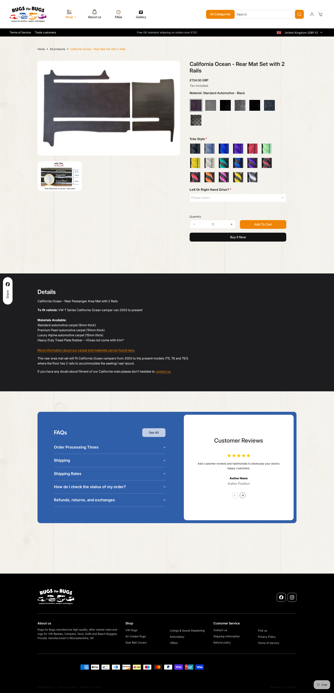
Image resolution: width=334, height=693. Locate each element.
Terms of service (91, 687)
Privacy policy (68, 687)
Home (41, 49)
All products (57, 49)
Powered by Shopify (283, 687)
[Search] (299, 14)
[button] (69, 14)
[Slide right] (242, 495)
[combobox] (267, 14)
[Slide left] (235, 495)
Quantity (195, 216)
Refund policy (46, 687)
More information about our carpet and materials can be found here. (86, 350)
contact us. (163, 371)
